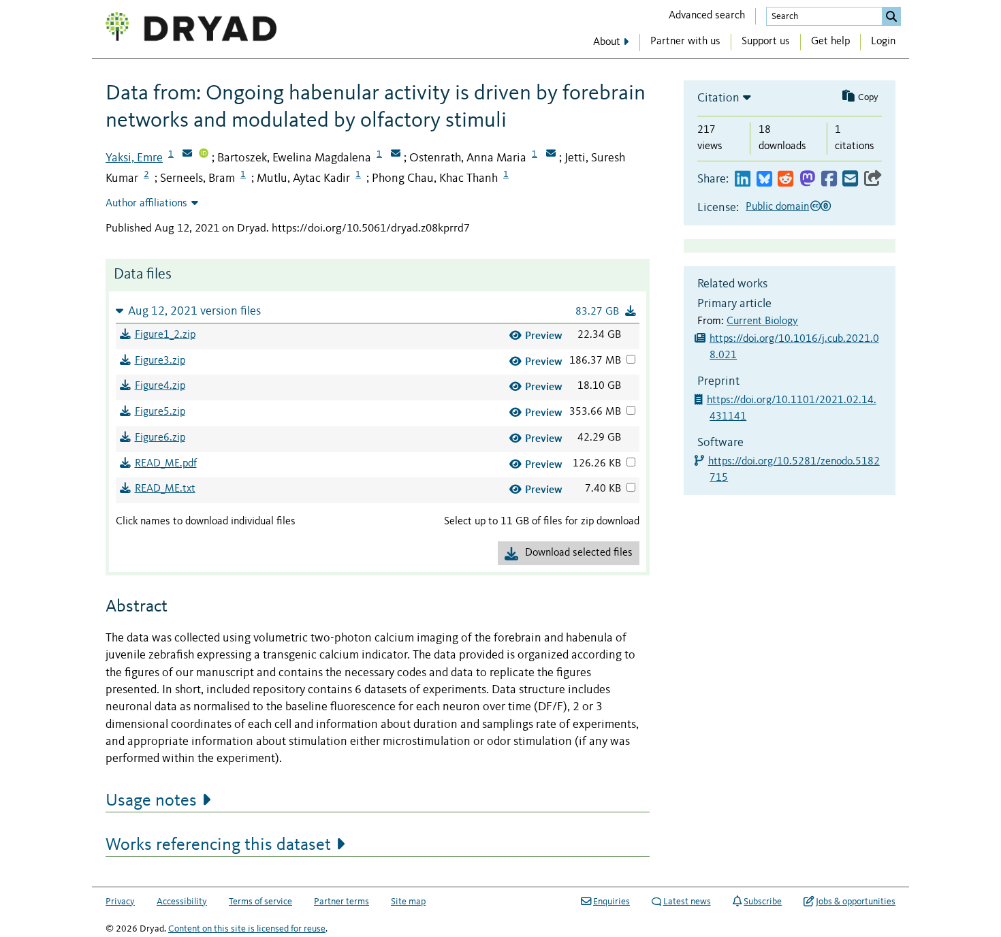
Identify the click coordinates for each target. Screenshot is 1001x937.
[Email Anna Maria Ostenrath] (551, 154)
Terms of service (260, 901)
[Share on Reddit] (785, 179)
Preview (543, 335)
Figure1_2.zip (165, 335)
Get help (830, 41)
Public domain (777, 207)
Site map (408, 901)
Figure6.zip (160, 437)
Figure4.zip (160, 386)
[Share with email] (850, 179)
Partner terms (341, 901)
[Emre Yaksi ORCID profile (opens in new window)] (203, 154)
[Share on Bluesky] (764, 179)
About (606, 42)
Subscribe (763, 901)
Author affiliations (146, 203)
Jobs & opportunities (855, 901)
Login (883, 41)
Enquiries (611, 901)
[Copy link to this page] (873, 179)
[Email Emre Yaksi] (187, 154)
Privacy (120, 901)
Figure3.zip (160, 360)
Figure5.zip (160, 412)
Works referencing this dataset (218, 845)
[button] (377, 310)
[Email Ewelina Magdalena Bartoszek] (395, 154)
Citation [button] (718, 98)
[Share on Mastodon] (807, 179)
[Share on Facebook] (829, 179)
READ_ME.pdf (166, 463)
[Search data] (891, 16)
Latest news (687, 901)
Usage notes (151, 801)
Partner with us (685, 41)
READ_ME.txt (165, 488)
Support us (766, 41)
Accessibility (182, 901)
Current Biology (762, 321)
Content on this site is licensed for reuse (246, 929)
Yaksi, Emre (134, 158)
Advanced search (707, 15)
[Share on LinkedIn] (742, 179)
